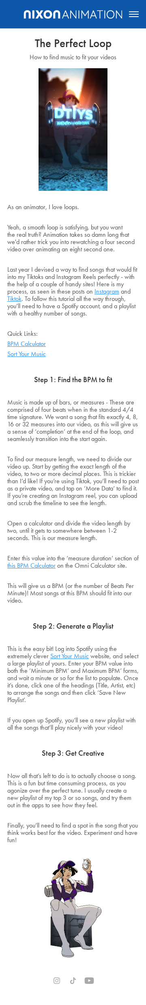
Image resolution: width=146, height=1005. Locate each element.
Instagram (106, 291)
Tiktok (14, 299)
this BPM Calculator (31, 565)
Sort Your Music (26, 354)
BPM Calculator (26, 344)
